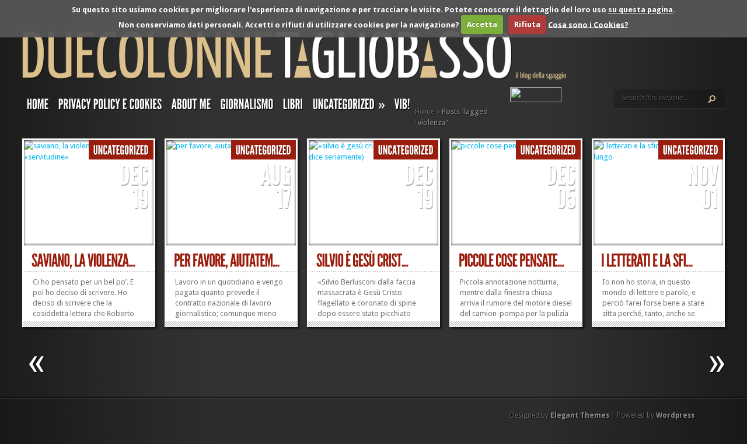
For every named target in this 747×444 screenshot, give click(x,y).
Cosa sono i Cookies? (588, 24)
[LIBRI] (293, 107)
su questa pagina (640, 9)
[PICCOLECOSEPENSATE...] (511, 261)
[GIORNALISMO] (247, 107)
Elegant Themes (579, 415)
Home (425, 111)
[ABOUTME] (191, 107)
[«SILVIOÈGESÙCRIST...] (362, 261)
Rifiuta (527, 24)
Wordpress (675, 415)
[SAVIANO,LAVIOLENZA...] (83, 261)
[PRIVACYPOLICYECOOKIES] (110, 107)
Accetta (482, 24)
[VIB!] (402, 107)
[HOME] (38, 107)
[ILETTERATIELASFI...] (647, 261)
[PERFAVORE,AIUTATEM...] (227, 261)
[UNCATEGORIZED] (121, 150)
